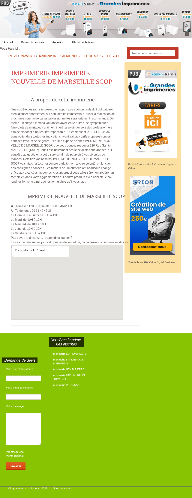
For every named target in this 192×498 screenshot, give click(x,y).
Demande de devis (32, 42)
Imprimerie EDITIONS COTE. (69, 353)
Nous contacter (62, 488)
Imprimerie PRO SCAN (66, 384)
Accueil (8, 42)
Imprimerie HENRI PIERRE (68, 369)
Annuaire (57, 42)
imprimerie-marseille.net (24, 488)
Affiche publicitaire (82, 42)
